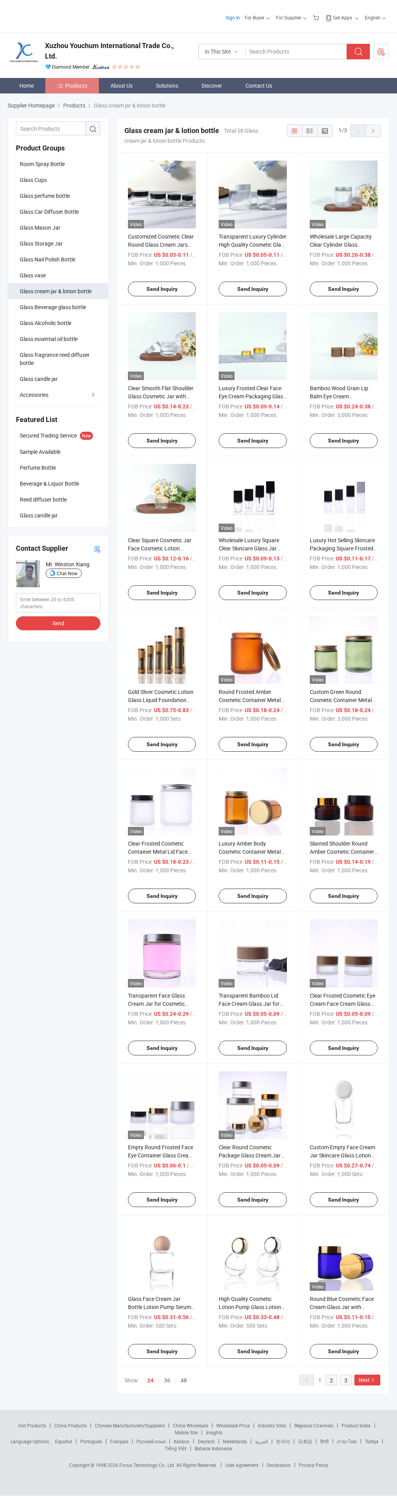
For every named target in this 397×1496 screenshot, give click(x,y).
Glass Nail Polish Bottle (47, 259)
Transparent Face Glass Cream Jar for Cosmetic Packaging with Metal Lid (158, 1003)
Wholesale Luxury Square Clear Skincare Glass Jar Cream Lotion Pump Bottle (250, 548)
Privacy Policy (313, 1465)
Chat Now (67, 573)
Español (63, 1441)
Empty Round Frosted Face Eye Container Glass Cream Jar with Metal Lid (160, 1155)
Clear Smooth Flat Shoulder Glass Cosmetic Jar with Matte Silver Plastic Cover (160, 396)
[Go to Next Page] (373, 131)
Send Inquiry (162, 289)
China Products (70, 1425)
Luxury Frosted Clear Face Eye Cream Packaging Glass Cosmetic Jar (252, 396)
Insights (214, 1432)
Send (58, 623)
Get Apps (342, 17)
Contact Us (258, 85)
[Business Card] (97, 548)
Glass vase (33, 275)
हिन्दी (324, 1441)
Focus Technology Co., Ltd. (147, 1465)
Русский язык (151, 1441)
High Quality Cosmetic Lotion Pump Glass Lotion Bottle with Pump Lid (250, 1307)
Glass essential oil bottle (49, 338)
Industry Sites (272, 1425)
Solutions (167, 85)
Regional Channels (313, 1425)
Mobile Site (186, 1432)
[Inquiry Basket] (317, 17)
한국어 (283, 1441)
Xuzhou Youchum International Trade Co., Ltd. (109, 51)
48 (184, 1380)
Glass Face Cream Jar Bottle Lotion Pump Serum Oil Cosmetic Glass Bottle (159, 1307)
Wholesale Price (233, 1425)
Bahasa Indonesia (213, 1448)
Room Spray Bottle (42, 164)
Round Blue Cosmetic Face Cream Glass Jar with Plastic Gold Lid (342, 1307)
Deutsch (206, 1441)
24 (150, 1380)
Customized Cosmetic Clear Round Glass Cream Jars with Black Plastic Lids (161, 244)
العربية (261, 1441)
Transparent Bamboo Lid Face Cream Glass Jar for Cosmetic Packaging (249, 1003)
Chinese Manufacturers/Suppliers (130, 1425)
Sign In (233, 17)
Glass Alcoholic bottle (45, 323)
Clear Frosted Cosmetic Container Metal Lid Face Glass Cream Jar (158, 851)
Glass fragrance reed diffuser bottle (55, 359)
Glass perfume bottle (45, 195)
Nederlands (235, 1441)
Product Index (356, 1425)
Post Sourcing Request (381, 51)
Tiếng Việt (175, 1448)
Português (91, 1441)
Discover (212, 85)
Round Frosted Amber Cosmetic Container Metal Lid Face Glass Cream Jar (250, 700)
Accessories (34, 394)
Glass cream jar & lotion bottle (55, 291)
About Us (121, 85)
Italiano (182, 1441)
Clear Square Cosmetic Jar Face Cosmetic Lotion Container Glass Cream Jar (160, 548)
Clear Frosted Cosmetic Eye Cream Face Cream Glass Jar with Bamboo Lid (342, 1003)
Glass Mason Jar (40, 227)
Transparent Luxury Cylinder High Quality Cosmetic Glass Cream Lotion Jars (253, 244)
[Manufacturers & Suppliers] (57, 15)
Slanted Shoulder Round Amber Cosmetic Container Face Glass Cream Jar (342, 851)
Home (26, 85)
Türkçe (371, 1441)
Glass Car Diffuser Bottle (49, 211)
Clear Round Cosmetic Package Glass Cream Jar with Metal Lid (250, 1155)
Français (119, 1441)
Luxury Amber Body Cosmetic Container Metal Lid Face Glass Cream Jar (250, 851)
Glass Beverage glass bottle (53, 307)
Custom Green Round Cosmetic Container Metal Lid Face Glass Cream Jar (341, 700)
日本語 (305, 1441)
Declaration (279, 1465)
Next (364, 1380)
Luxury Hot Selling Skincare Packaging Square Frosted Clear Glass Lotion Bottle (342, 548)
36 (167, 1380)
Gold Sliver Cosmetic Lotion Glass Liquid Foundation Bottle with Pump (160, 700)
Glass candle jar (39, 378)
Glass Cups (33, 179)
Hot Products (32, 1425)
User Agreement (242, 1465)
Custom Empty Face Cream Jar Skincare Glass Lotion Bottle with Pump (342, 1155)
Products (76, 85)
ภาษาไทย (347, 1441)
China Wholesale (190, 1425)
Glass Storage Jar (41, 243)
